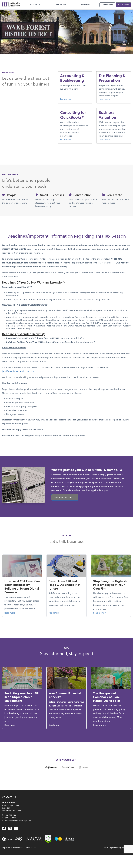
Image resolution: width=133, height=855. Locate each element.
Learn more (75, 99)
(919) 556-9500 (10, 815)
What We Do (35, 4)
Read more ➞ (22, 612)
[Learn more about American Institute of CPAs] (7, 839)
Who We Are (61, 4)
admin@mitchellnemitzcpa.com (18, 820)
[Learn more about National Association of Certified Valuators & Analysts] (34, 839)
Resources (85, 4)
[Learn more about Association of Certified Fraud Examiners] (69, 839)
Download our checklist (65, 497)
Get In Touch (123, 4)
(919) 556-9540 (10, 817)
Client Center (107, 4)
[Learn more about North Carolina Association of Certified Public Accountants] (19, 839)
